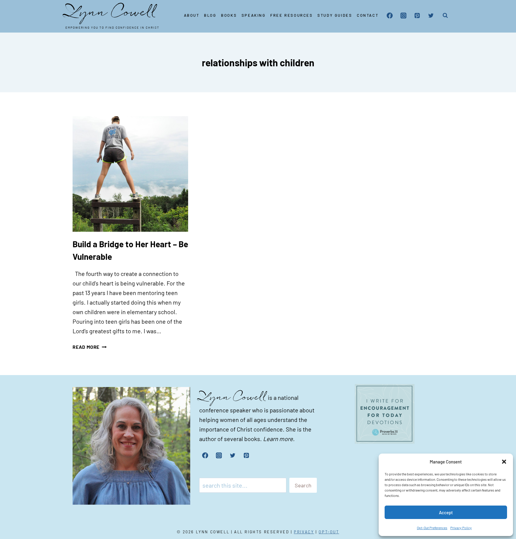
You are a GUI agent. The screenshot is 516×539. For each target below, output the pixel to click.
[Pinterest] (417, 16)
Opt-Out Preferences (432, 528)
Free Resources (291, 15)
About (191, 15)
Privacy (304, 531)
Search (303, 485)
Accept (446, 512)
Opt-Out (329, 531)
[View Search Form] (445, 15)
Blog (210, 15)
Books (229, 15)
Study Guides (334, 15)
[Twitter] (431, 16)
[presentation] (130, 174)
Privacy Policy (461, 528)
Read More (90, 347)
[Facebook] (390, 16)
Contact (367, 15)
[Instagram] (403, 16)
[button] (504, 462)
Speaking (254, 15)
